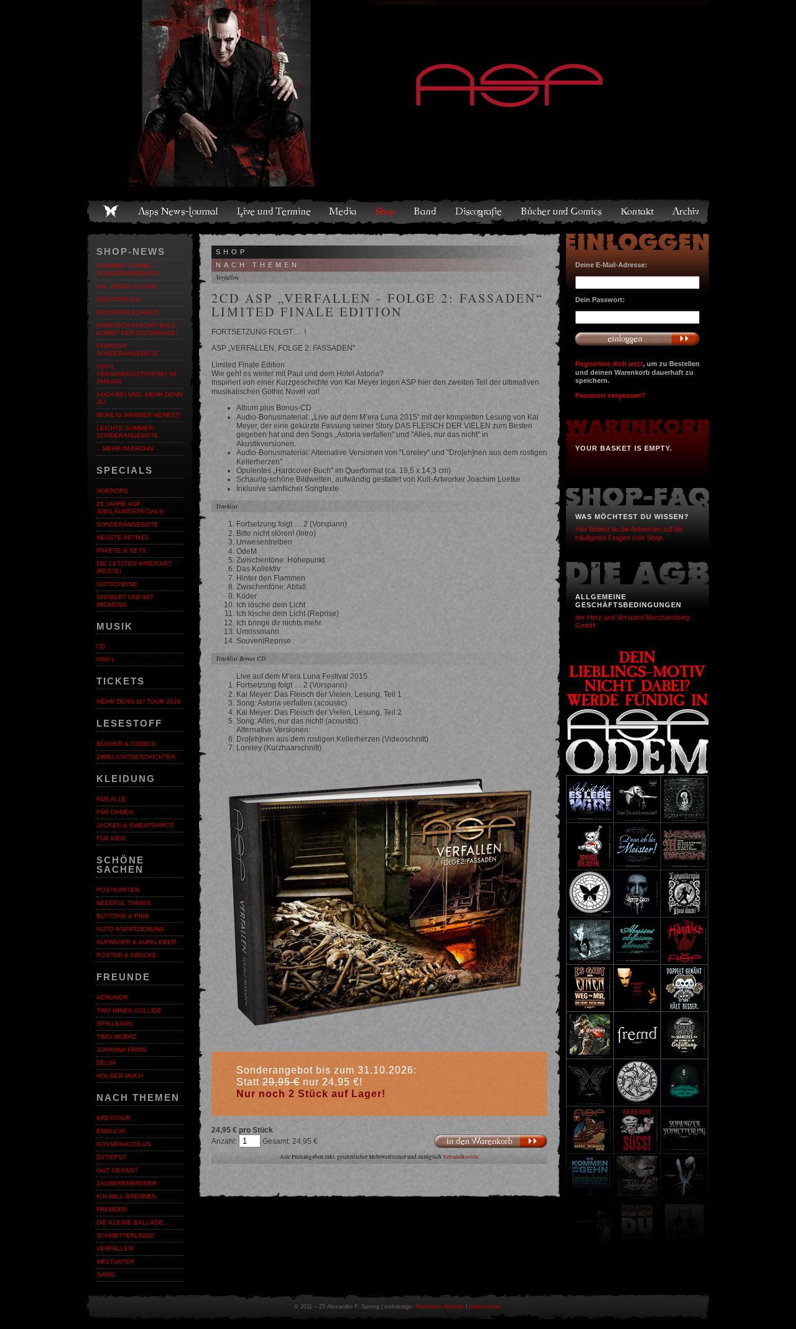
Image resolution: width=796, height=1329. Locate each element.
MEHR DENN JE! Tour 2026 (138, 701)
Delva (106, 1062)
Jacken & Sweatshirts (135, 825)
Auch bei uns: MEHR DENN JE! (139, 398)
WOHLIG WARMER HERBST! (138, 415)
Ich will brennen (126, 1196)
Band (426, 211)
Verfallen (114, 1248)
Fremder (111, 1209)
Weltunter (115, 1261)
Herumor (112, 997)
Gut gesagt (117, 1170)
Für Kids (111, 838)
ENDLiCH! (111, 1131)
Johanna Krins (121, 1049)
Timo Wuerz (116, 1036)
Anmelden (637, 339)
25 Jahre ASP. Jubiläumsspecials (130, 507)
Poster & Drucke (126, 955)
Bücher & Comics (125, 743)
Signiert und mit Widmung (125, 601)
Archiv (686, 211)
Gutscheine (116, 584)
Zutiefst (111, 1157)
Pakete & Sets (121, 550)
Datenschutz (485, 1307)
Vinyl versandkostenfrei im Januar (136, 374)
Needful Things (123, 902)
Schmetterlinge (125, 1235)
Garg (105, 1274)
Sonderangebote (127, 524)
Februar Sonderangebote (127, 350)
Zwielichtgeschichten (135, 756)
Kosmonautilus (123, 1144)
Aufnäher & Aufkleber (136, 942)
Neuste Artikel (123, 537)
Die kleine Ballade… (132, 1222)
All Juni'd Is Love (126, 286)
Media (343, 211)
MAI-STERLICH (118, 299)
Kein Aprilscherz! (127, 312)
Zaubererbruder (126, 1183)
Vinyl (105, 659)
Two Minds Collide (129, 1010)
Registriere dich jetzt (609, 363)
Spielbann (114, 1023)
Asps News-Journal (179, 211)
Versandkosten (460, 1157)
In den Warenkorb (490, 1141)
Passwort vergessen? (610, 395)
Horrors (112, 490)
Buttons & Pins (122, 916)
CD (100, 646)
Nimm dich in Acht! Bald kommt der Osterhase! (136, 329)
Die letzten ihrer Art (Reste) (134, 567)
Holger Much (119, 1075)
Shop (386, 211)
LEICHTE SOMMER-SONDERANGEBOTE (127, 432)
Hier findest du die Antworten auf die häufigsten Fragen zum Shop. (629, 533)
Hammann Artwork (439, 1307)
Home (111, 211)
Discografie (479, 211)
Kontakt (638, 211)
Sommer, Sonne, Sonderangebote (127, 269)
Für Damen (114, 812)
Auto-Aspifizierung (130, 929)
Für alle (111, 799)
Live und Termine (274, 211)
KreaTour (113, 1118)
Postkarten (117, 889)
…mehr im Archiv (125, 448)
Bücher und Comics (562, 211)
